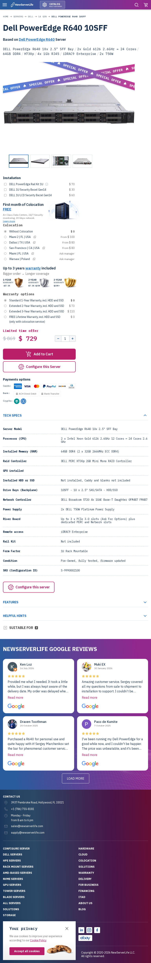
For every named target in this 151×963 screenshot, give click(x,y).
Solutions (11, 909)
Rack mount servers (18, 866)
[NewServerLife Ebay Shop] (85, 938)
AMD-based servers (17, 873)
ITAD (81, 897)
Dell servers (12, 854)
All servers (12, 903)
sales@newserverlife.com (27, 826)
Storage (9, 915)
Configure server (16, 848)
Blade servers (14, 897)
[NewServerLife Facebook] (97, 930)
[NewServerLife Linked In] (81, 930)
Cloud (82, 854)
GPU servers (12, 885)
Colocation (87, 860)
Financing (86, 891)
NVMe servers (13, 879)
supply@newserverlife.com (27, 832)
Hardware (86, 848)
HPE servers (12, 860)
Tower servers (14, 891)
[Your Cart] (146, 4)
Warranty (86, 873)
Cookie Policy (38, 940)
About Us (85, 903)
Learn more (9, 221)
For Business (88, 885)
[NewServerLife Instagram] (89, 930)
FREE (7, 209)
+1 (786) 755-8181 (22, 809)
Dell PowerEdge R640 (37, 39)
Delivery (85, 879)
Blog (82, 909)
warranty (33, 268)
